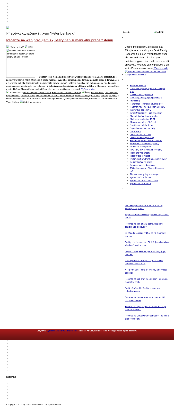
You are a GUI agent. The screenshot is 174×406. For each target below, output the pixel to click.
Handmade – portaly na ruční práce (146, 103)
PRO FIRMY (15, 361)
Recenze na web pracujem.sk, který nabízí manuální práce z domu (59, 40)
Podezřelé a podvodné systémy (66, 92)
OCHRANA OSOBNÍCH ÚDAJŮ (24, 395)
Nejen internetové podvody (142, 128)
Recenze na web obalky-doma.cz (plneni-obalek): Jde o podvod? (144, 225)
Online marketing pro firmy (142, 137)
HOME (12, 3)
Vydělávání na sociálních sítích (144, 180)
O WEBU (13, 370)
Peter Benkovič (33, 98)
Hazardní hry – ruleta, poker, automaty (147, 106)
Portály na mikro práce (140, 146)
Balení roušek (97, 92)
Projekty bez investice (140, 155)
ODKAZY (13, 386)
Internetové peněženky (140, 109)
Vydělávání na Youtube (140, 183)
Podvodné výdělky (79, 98)
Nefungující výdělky (109, 95)
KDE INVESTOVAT (17, 343)
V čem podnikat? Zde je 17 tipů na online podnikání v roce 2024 (144, 262)
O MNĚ (12, 6)
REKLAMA (14, 389)
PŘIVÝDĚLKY (15, 9)
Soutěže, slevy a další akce (142, 164)
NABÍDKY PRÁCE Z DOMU (21, 355)
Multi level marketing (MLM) (142, 118)
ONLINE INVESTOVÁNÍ (20, 12)
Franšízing (135, 100)
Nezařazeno (135, 131)
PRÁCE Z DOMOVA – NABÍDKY (24, 18)
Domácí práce (111, 92)
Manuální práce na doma (47, 95)
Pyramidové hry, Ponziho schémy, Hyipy (148, 158)
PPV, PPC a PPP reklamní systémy (146, 149)
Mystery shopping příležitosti (143, 122)
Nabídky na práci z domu (141, 125)
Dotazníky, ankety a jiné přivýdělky (146, 97)
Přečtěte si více (88, 88)
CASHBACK (15, 346)
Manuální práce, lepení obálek (37, 92)
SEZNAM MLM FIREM (19, 367)
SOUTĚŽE (14, 364)
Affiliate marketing (138, 85)
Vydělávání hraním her (140, 177)
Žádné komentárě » (32, 101)
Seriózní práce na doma (141, 161)
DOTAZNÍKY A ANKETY (20, 15)
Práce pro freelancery (140, 152)
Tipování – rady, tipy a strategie (144, 174)
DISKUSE (13, 358)
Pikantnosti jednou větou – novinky (146, 140)
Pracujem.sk (95, 98)
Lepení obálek (13, 95)
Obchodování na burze (140, 134)
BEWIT (12, 21)
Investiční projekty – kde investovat (146, 112)
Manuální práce (28, 95)
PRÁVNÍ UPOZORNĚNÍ (20, 398)
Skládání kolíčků (109, 98)
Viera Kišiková (13, 101)
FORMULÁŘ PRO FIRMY (21, 392)
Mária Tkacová (67, 95)
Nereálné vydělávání (15, 98)
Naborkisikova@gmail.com (87, 95)
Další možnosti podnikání (141, 94)
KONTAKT (14, 382)
